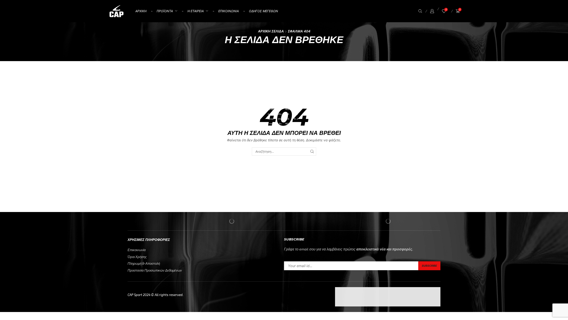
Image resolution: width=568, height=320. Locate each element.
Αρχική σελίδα (271, 31)
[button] (420, 11)
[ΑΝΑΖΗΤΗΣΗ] (312, 151)
